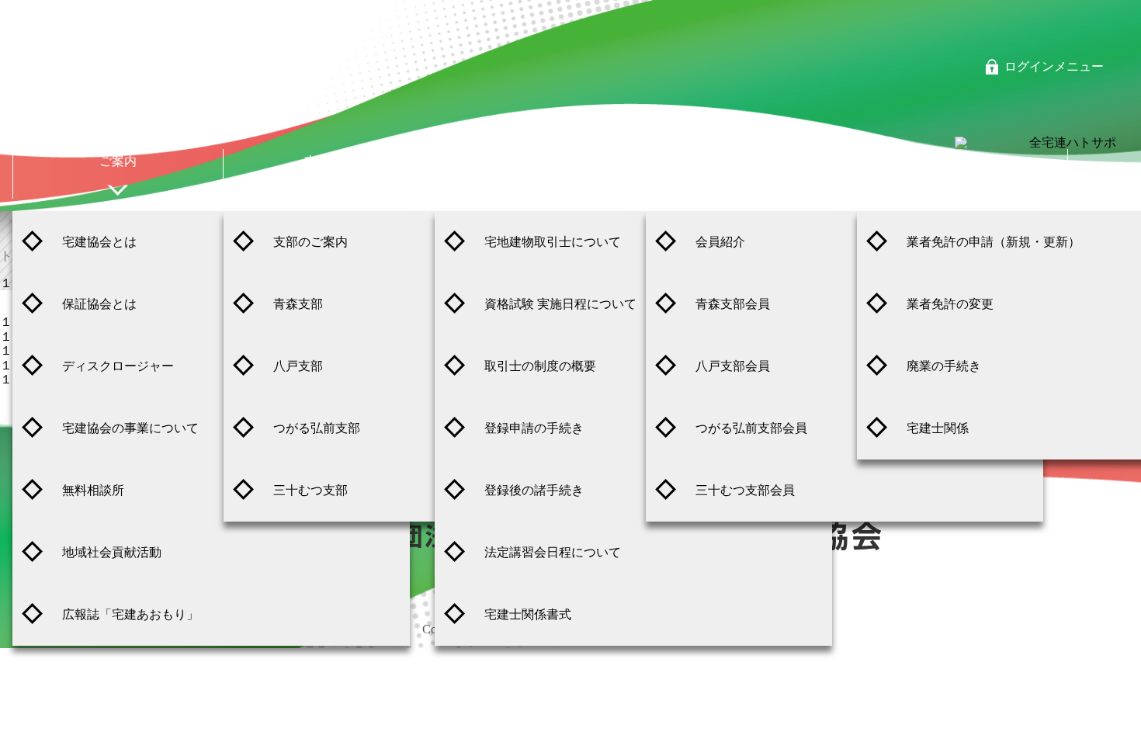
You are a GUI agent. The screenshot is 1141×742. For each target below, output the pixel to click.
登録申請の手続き (534, 428)
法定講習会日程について (552, 552)
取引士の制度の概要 (540, 366)
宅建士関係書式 (527, 614)
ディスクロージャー (118, 366)
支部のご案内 (310, 241)
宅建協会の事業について (130, 428)
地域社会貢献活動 (111, 552)
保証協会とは (99, 303)
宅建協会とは (99, 241)
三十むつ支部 (310, 490)
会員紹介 (720, 241)
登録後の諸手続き (534, 490)
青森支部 (298, 303)
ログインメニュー (1054, 66)
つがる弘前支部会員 (751, 428)
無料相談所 (93, 490)
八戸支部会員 (732, 366)
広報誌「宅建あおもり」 (130, 614)
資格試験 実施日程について (560, 303)
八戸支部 (298, 366)
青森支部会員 (732, 303)
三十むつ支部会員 (745, 490)
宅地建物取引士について (552, 241)
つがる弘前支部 (316, 428)
